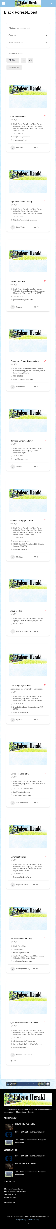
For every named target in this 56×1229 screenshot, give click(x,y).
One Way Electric (18, 116)
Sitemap (23, 1219)
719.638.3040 (18, 456)
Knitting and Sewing (23, 969)
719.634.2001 (18, 704)
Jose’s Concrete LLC (19, 281)
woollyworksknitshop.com (22, 961)
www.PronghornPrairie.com (23, 379)
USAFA (21, 130)
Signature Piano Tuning (21, 201)
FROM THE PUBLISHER (26, 1124)
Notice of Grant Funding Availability (30, 1132)
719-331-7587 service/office (23, 789)
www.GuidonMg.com (20, 549)
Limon (22, 532)
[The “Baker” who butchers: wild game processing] (9, 1142)
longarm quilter (21, 885)
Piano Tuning (20, 227)
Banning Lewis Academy (21, 441)
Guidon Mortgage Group (21, 520)
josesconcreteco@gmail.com (23, 300)
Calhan (39, 124)
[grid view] (24, 60)
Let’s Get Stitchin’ (18, 857)
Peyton (40, 128)
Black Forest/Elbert (29, 124)
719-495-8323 (18, 1038)
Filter (14, 60)
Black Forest (17, 124)
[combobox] (27, 35)
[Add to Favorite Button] (45, 116)
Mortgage (19, 557)
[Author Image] (43, 147)
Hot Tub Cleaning (22, 631)
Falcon (40, 126)
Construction (20, 387)
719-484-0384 (9, 1202)
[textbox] (12, 35)
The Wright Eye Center (20, 685)
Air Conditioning (22, 803)
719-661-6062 (18, 949)
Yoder (32, 534)
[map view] (30, 60)
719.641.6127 (18, 874)
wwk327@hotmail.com (21, 953)
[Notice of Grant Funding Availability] (9, 1134)
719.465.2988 (18, 376)
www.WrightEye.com (20, 712)
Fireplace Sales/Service (24, 1055)
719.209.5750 (18, 296)
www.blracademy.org (20, 459)
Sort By (12, 67)
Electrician (19, 148)
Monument (24, 128)
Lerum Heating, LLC (19, 774)
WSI (17, 1219)
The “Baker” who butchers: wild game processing (30, 1141)
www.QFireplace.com (20, 1047)
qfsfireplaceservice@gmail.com (24, 1041)
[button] (28, 1084)
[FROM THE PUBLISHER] (9, 1126)
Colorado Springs (27, 126)
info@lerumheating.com (21, 792)
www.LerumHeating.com (22, 795)
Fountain (16, 128)
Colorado (16, 126)
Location (12, 42)
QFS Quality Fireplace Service (24, 1022)
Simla (15, 130)
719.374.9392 (18, 134)
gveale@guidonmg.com (21, 541)
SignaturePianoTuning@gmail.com (25, 220)
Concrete (19, 307)
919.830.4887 (18, 624)
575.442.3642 (18, 538)
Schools (19, 466)
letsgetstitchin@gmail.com (22, 877)
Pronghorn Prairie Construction (24, 361)
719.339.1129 (18, 217)
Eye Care (19, 720)
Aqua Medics (16, 611)
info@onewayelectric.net (21, 137)
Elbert (35, 126)
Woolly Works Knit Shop (21, 938)
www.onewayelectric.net (21, 140)
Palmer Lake (33, 128)
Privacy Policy (33, 1219)
